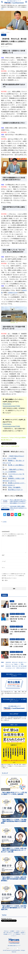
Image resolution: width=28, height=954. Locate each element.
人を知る (4, 521)
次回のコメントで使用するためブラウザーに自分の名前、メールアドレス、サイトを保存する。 (13, 574)
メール (4, 561)
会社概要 (12, 931)
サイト (3, 567)
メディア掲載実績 (16, 934)
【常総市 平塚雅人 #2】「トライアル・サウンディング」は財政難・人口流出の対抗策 (18, 644)
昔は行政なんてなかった (15, 489)
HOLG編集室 (16, 932)
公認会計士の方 (12, 292)
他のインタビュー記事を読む (14, 496)
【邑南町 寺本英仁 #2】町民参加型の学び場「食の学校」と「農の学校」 (18, 619)
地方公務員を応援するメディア (14, 945)
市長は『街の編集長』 (15, 487)
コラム (22, 931)
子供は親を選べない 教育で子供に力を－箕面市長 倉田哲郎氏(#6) (18, 632)
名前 (3, 555)
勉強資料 (22, 932)
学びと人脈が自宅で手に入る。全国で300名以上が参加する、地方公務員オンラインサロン (18, 501)
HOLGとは (6, 931)
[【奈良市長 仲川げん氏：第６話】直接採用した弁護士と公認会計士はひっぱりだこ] (15, 514)
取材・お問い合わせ (8, 932)
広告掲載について (7, 934)
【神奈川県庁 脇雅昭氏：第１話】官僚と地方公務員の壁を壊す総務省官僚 (18, 606)
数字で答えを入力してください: (9, 578)
